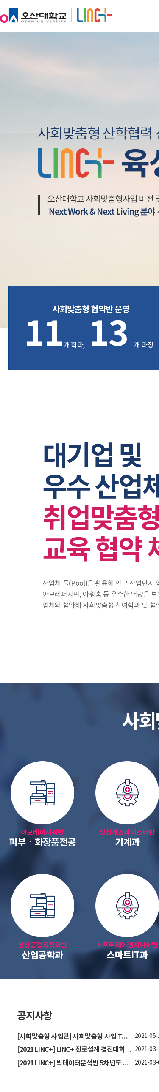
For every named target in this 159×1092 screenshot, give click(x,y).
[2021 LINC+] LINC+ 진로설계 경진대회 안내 (74, 1050)
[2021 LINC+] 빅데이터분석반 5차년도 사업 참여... (74, 1063)
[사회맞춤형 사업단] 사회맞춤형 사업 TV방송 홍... (74, 1037)
